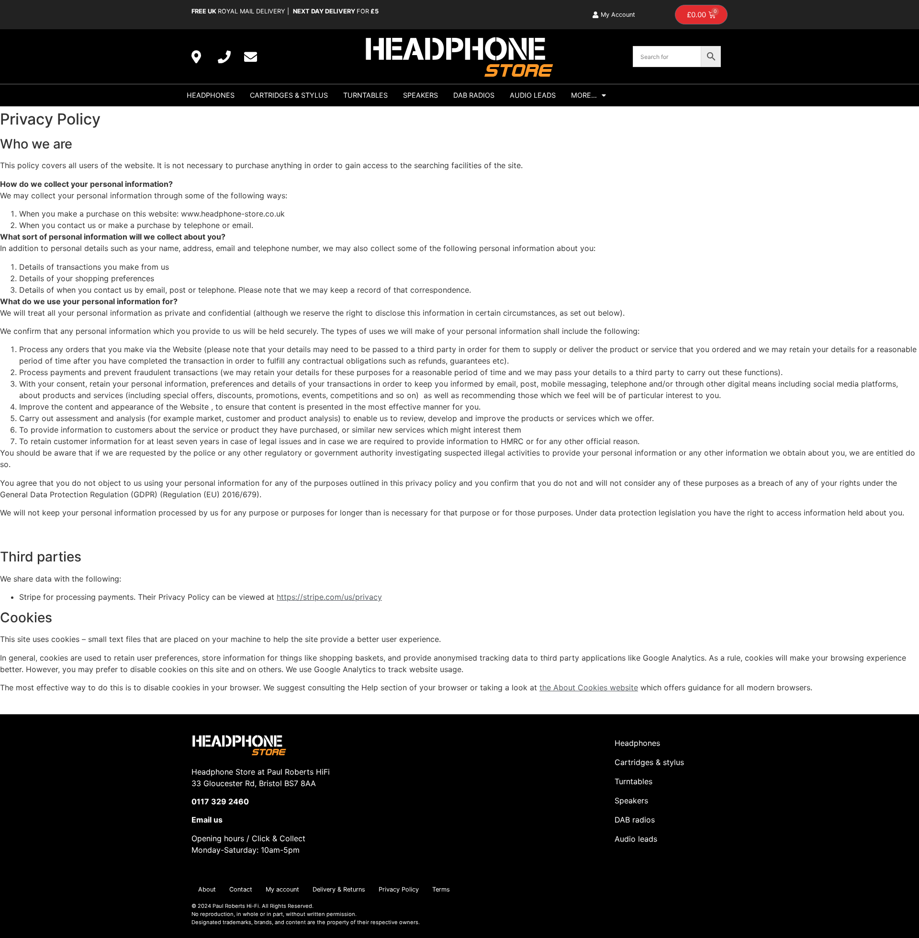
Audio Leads (533, 95)
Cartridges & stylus (289, 95)
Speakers (420, 95)
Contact (240, 889)
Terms (441, 889)
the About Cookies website (588, 687)
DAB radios (473, 95)
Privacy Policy (399, 889)
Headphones (211, 95)
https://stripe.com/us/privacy (329, 597)
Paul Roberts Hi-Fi (236, 906)
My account (282, 889)
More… (584, 95)
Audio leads (636, 839)
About (207, 889)
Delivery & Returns (339, 889)
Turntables (365, 95)
